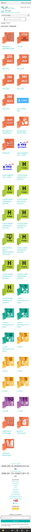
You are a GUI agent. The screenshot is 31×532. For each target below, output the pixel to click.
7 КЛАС (19, 371)
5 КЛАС (19, 347)
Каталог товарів (6, 15)
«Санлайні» (27, 527)
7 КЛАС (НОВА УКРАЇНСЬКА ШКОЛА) (7, 276)
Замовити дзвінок (16, 463)
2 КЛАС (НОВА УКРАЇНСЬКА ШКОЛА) (7, 201)
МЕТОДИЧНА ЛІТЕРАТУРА (7, 132)
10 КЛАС (5, 411)
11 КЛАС (20, 411)
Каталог (8, 23)
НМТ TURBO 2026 (21, 110)
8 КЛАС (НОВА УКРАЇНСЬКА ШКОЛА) (22, 276)
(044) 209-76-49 (25, 7)
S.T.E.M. (20, 46)
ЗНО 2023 (5, 109)
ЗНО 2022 (20, 89)
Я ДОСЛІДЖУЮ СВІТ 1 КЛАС (22, 154)
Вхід (23, 3)
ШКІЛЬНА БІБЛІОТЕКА (6, 454)
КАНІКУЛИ (6, 153)
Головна (3, 23)
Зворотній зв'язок (16, 471)
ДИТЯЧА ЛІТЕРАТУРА (21, 432)
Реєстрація (28, 3)
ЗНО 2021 (5, 89)
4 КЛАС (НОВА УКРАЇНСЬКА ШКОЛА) (7, 226)
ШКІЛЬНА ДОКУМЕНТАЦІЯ (8, 47)
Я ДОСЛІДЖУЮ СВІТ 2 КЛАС (7, 176)
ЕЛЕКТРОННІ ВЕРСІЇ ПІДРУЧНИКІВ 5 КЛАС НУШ (8, 251)
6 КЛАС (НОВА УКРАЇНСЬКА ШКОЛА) (22, 250)
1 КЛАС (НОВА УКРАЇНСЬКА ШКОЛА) (22, 177)
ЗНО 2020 (20, 69)
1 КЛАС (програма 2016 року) (23, 300)
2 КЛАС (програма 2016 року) (8, 325)
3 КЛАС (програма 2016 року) (23, 325)
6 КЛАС (5, 371)
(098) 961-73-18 (9, 473)
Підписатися (15, 521)
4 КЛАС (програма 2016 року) (8, 349)
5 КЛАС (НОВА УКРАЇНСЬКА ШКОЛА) (22, 226)
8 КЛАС (5, 391)
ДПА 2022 (5, 69)
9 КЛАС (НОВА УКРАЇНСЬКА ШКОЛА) (7, 300)
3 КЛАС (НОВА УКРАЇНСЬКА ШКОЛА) (22, 201)
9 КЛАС (19, 391)
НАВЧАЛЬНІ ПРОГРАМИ (6, 432)
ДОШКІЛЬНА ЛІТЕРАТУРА (21, 132)
